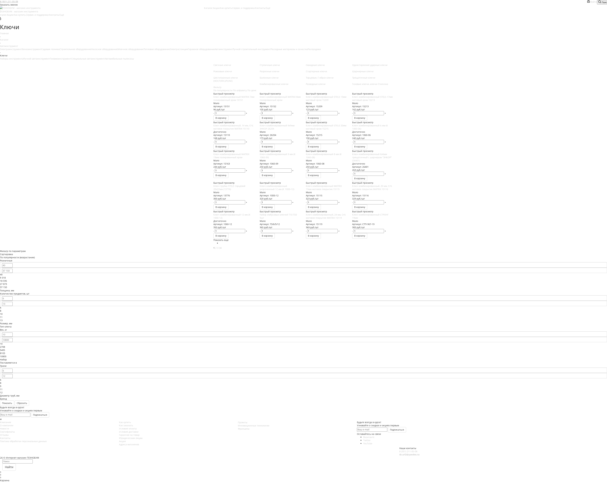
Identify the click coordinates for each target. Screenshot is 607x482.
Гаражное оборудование (201, 49)
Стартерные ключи (316, 71)
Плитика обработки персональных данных (23, 441)
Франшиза (243, 428)
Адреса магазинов (129, 444)
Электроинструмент (11, 49)
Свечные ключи (222, 65)
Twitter (367, 440)
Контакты (5, 438)
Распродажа (314, 49)
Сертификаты (7, 431)
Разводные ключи (315, 84)
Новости (4, 428)
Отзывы (4, 434)
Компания (5, 422)
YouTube (367, 443)
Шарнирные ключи (363, 71)
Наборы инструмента (11, 58)
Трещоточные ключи (363, 77)
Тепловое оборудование (157, 49)
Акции (122, 441)
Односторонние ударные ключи (369, 65)
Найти (9, 467)
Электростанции (179, 49)
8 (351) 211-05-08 (9, 1)
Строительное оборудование (75, 49)
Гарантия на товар (129, 434)
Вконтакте (368, 437)
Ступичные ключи (270, 65)
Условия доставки (128, 431)
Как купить (125, 422)
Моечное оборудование (131, 49)
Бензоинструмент (31, 49)
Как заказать (126, 425)
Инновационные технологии (253, 425)
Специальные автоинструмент (88, 58)
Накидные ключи (315, 65)
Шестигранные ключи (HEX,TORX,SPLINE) (225, 79)
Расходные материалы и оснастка (289, 49)
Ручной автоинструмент (36, 58)
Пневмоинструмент (60, 58)
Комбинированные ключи (274, 84)
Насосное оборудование (104, 49)
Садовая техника (50, 49)
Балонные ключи (269, 77)
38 (220, 247)
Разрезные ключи (269, 71)
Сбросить (22, 403)
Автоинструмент (224, 49)
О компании (6, 425)
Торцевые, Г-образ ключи (320, 77)
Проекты (242, 422)
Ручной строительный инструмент (252, 49)
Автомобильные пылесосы (119, 58)
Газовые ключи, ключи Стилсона (370, 84)
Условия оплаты (128, 428)
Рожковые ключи (222, 71)
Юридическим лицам (130, 438)
